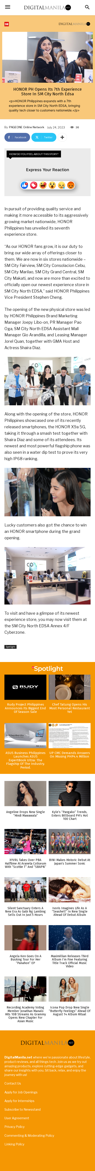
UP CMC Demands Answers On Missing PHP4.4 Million (69, 755)
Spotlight (10, 646)
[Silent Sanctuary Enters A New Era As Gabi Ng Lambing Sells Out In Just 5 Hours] (25, 889)
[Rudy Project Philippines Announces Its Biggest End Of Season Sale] (25, 687)
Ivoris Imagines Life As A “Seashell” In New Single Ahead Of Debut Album (69, 911)
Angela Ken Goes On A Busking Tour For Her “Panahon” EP (25, 959)
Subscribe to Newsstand (22, 1109)
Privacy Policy (14, 1127)
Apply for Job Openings (21, 1092)
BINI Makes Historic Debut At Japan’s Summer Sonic (69, 861)
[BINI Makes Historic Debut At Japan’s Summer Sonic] (70, 841)
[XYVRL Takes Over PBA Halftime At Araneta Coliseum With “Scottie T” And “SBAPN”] (25, 841)
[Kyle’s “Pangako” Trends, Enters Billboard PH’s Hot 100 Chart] (70, 793)
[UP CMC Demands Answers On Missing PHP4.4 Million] (70, 735)
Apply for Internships (19, 1101)
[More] (62, 137)
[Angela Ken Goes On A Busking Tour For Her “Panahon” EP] (25, 937)
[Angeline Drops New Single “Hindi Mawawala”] (25, 793)
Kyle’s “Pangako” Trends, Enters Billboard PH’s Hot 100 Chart (69, 815)
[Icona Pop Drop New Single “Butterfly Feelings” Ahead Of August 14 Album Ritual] (70, 989)
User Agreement (16, 1118)
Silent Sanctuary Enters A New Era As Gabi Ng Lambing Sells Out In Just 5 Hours (25, 911)
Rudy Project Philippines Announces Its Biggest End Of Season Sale (25, 708)
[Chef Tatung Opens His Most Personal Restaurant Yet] (70, 687)
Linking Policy (14, 1144)
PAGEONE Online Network (26, 127)
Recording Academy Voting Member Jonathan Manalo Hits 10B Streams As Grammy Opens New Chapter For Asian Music (25, 1014)
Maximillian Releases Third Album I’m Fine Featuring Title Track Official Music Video (69, 961)
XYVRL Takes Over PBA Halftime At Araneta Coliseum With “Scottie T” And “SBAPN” (25, 863)
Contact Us (12, 1083)
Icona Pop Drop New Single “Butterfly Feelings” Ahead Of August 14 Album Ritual (69, 1011)
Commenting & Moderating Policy (29, 1135)
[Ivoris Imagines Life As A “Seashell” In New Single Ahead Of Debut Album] (70, 889)
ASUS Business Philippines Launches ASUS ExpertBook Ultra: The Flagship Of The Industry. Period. (26, 760)
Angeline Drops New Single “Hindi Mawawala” (25, 813)
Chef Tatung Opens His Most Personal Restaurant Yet (69, 708)
